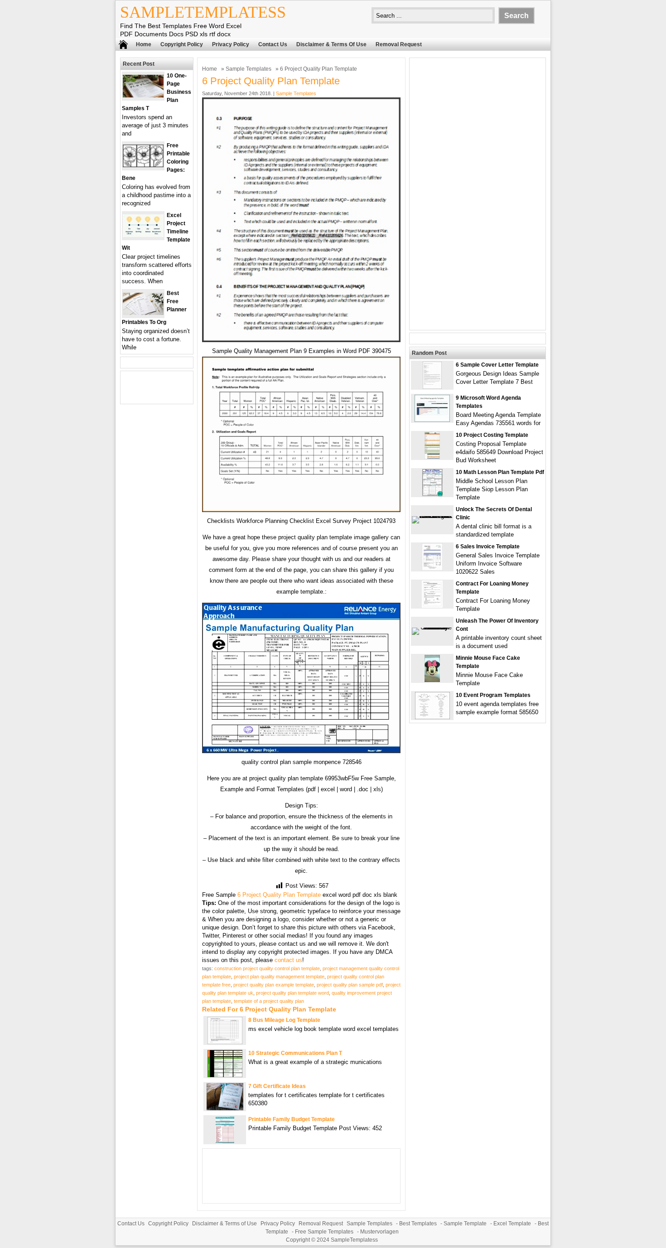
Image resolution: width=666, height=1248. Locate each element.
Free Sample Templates (324, 1232)
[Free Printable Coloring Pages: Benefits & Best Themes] (143, 165)
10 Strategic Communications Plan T (295, 1053)
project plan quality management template (279, 976)
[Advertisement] (477, 194)
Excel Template (512, 1223)
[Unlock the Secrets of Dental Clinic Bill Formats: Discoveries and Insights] (432, 516)
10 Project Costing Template (492, 435)
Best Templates (418, 1223)
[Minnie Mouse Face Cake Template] (432, 680)
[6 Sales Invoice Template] (432, 568)
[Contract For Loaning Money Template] (432, 605)
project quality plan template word (292, 993)
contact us (288, 960)
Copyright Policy (181, 44)
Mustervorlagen (379, 1232)
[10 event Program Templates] (432, 717)
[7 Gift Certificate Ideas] (225, 1108)
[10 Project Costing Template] (432, 457)
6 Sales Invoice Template (488, 546)
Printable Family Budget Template (291, 1119)
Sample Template (465, 1223)
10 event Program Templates (493, 695)
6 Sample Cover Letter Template (497, 365)
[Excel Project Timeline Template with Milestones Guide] (143, 235)
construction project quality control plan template (267, 968)
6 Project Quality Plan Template (279, 894)
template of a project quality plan (269, 1001)
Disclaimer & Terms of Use (331, 44)
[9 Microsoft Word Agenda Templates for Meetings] (432, 419)
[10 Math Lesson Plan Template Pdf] (432, 494)
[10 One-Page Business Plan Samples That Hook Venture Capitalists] (143, 95)
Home (143, 44)
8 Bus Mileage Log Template (284, 1020)
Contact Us (272, 44)
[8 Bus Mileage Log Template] (225, 1042)
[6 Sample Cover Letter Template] (432, 386)
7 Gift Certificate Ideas (277, 1086)
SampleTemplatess (203, 12)
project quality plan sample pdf (350, 984)
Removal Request (399, 44)
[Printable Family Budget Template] (225, 1141)
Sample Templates (248, 69)
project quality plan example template (273, 984)
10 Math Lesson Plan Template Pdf (500, 472)
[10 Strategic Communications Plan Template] (225, 1075)
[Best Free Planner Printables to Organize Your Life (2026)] (143, 313)
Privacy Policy (230, 44)
